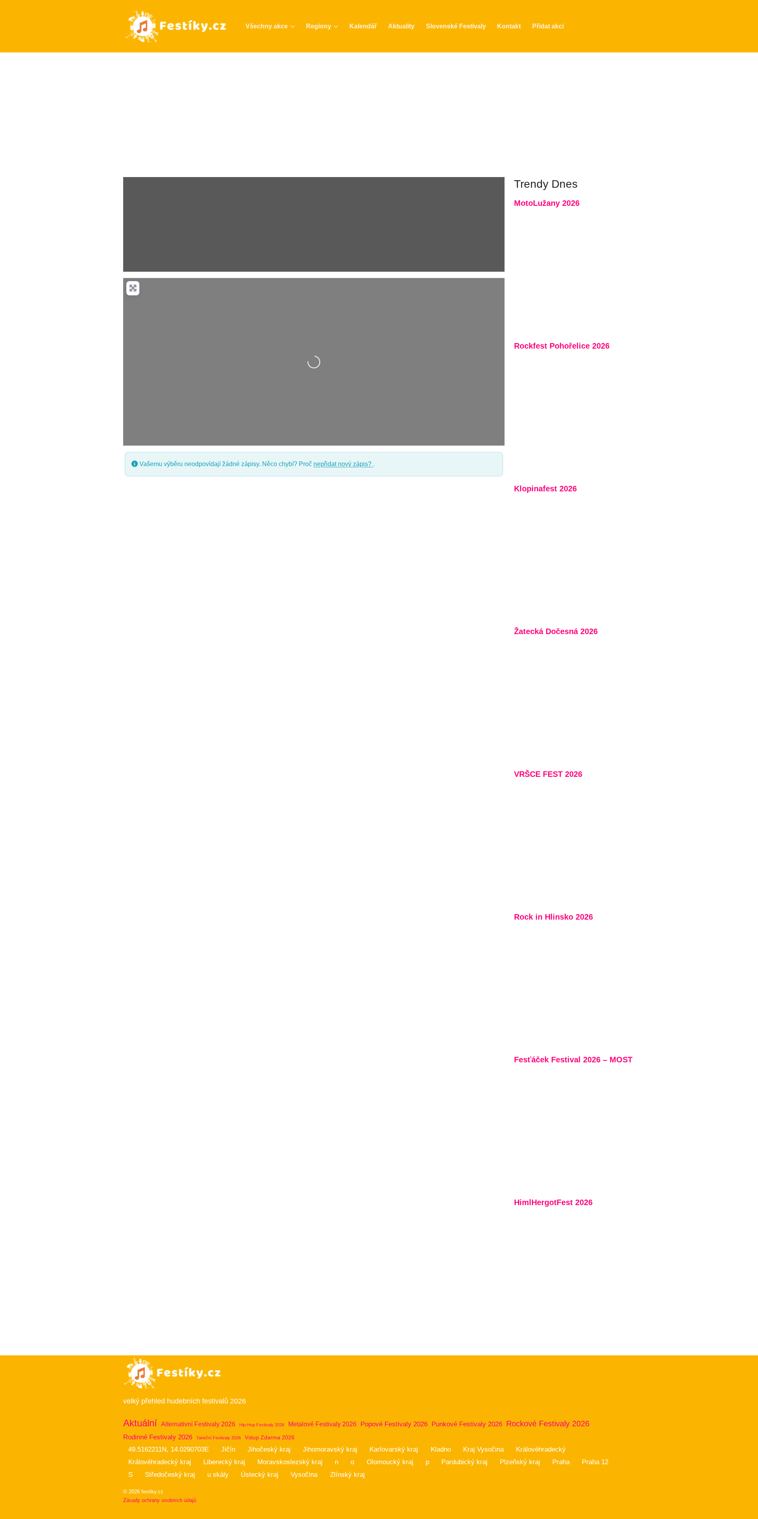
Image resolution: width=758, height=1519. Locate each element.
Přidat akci (548, 26)
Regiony (318, 26)
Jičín (228, 1449)
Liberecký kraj (224, 1462)
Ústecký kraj (259, 1474)
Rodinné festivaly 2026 (157, 1437)
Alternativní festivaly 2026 (198, 1424)
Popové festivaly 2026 (394, 1424)
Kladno (441, 1449)
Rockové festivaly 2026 (547, 1423)
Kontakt (509, 26)
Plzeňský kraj (520, 1462)
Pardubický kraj (464, 1462)
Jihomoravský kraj (330, 1449)
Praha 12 (595, 1462)
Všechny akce (267, 26)
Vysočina (304, 1474)
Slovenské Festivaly (456, 26)
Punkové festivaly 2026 (467, 1424)
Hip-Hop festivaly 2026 (261, 1424)
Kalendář (363, 26)
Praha (561, 1462)
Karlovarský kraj (394, 1449)
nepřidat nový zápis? (343, 464)
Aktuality (401, 26)
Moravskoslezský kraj (290, 1462)
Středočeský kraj (170, 1474)
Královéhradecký (541, 1449)
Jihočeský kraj (269, 1449)
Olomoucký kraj (390, 1462)
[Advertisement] (379, 111)
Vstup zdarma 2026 (270, 1437)
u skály (218, 1474)
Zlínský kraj (347, 1474)
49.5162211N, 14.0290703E (168, 1449)
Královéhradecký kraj (159, 1462)
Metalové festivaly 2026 (322, 1424)
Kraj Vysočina (483, 1449)
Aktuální (140, 1423)
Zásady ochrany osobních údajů (159, 1500)
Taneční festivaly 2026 (218, 1437)
